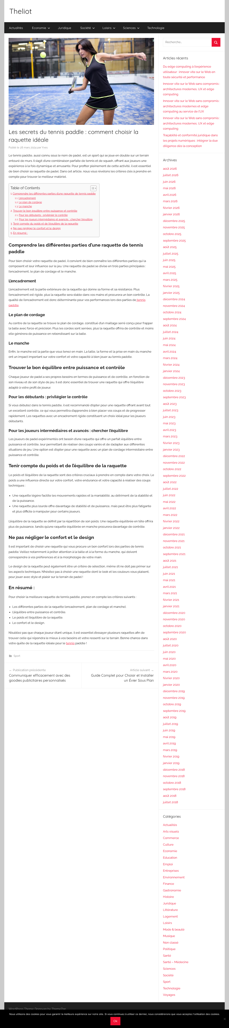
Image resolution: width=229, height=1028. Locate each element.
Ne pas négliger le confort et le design (37, 228)
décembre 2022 (174, 456)
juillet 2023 (170, 410)
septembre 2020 (174, 632)
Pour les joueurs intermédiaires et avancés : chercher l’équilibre (55, 219)
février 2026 (171, 208)
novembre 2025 (174, 227)
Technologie (155, 28)
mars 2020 (170, 671)
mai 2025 (169, 266)
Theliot (20, 11)
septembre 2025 (174, 240)
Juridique (64, 28)
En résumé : (20, 233)
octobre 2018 (172, 782)
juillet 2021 (170, 567)
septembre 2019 (174, 711)
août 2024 (170, 325)
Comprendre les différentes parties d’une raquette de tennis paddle (54, 193)
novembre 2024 (174, 306)
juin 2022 (169, 495)
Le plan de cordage (30, 202)
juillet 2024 (170, 332)
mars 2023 (170, 436)
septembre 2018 (174, 789)
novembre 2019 (174, 698)
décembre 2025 (174, 221)
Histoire (168, 897)
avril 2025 (169, 273)
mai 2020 (169, 658)
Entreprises (171, 870)
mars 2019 (170, 750)
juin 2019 (169, 730)
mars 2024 (170, 358)
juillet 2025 (170, 253)
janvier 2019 (171, 763)
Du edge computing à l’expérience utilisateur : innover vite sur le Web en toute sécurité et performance (189, 72)
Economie (39, 28)
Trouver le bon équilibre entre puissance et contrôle (45, 210)
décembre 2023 (174, 377)
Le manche (25, 206)
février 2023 (171, 443)
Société (85, 28)
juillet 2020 (170, 645)
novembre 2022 (174, 462)
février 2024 (171, 364)
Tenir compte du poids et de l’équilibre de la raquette (45, 223)
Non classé (170, 942)
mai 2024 (169, 345)
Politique (169, 949)
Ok (115, 1021)
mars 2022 (170, 515)
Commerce (171, 838)
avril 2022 (169, 508)
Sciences (129, 28)
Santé (167, 955)
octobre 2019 (172, 704)
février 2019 (171, 756)
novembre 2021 (173, 541)
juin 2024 (169, 338)
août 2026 (170, 168)
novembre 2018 (174, 776)
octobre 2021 (172, 547)
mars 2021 (170, 593)
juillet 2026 (170, 175)
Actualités (16, 28)
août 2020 (170, 639)
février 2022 (171, 521)
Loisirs (107, 28)
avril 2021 (169, 586)
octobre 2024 (172, 312)
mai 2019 (169, 737)
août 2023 (170, 404)
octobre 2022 (172, 469)
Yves (45, 147)
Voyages (169, 995)
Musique (169, 936)
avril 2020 (169, 665)
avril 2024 (169, 351)
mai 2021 (169, 580)
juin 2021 (169, 573)
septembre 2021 (174, 554)
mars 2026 (170, 201)
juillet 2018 (170, 802)
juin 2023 (169, 417)
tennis (70, 643)
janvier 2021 (171, 606)
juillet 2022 (170, 488)
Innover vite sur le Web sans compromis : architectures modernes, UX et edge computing (191, 89)
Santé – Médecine (175, 962)
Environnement (174, 877)
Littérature (170, 910)
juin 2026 (169, 181)
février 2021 (171, 600)
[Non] (224, 1019)
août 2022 (170, 482)
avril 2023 (169, 430)
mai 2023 (169, 423)
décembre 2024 (174, 299)
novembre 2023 (174, 384)
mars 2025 (170, 279)
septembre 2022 (174, 475)
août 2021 (169, 560)
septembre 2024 (174, 319)
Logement (170, 916)
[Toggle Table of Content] (92, 188)
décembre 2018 (174, 769)
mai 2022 (169, 502)
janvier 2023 (171, 449)
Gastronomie (172, 890)
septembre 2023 (174, 397)
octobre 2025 (172, 234)
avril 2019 (169, 743)
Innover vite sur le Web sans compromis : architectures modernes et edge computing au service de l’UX (191, 106)
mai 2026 (169, 188)
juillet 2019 (170, 724)
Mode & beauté (173, 929)
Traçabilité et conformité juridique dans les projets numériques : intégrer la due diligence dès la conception (190, 140)
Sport (17, 655)
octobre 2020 (172, 626)
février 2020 (171, 678)
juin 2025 (169, 260)
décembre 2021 (174, 534)
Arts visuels (171, 831)
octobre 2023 (172, 390)
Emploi (168, 864)
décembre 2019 (174, 691)
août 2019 (169, 717)
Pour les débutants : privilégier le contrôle (43, 215)
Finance (168, 883)
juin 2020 (169, 652)
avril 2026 (169, 195)
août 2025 (170, 247)
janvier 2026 (171, 214)
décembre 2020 (174, 613)
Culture (168, 844)
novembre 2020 (174, 619)
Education (170, 857)
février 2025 (171, 286)
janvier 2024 (171, 371)
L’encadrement (27, 198)
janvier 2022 (171, 528)
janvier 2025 (171, 293)
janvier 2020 (171, 684)
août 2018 (169, 796)
